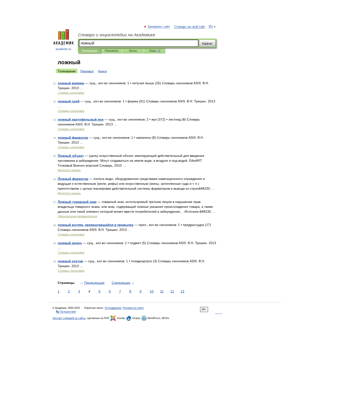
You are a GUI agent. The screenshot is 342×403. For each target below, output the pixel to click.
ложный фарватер (73, 137)
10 (152, 291)
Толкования (89, 50)
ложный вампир (71, 83)
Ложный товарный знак (77, 202)
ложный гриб (69, 101)
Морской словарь (69, 170)
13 (182, 291)
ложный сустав (70, 261)
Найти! (207, 43)
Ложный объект (71, 156)
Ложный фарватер (73, 179)
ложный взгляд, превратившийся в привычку (96, 225)
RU (211, 26)
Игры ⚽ (155, 50)
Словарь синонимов (71, 92)
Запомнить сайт (159, 26)
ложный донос (70, 243)
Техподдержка (112, 307)
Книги (133, 50)
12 (172, 291)
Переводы (111, 50)
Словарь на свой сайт (189, 26)
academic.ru (63, 49)
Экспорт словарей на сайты (68, 318)
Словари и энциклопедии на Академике (116, 35)
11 (162, 291)
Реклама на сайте (133, 307)
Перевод (87, 71)
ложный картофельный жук (81, 119)
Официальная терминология (77, 216)
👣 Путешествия (66, 311)
